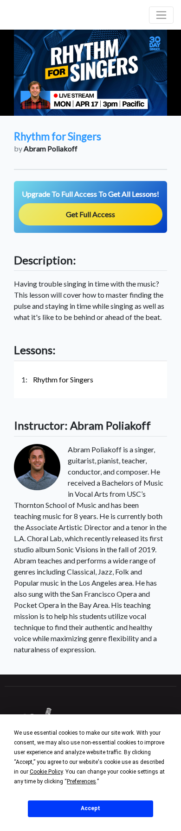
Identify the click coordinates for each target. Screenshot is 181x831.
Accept (90, 808)
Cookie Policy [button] (46, 772)
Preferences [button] (81, 781)
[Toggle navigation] (161, 15)
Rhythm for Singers (63, 379)
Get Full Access (90, 214)
